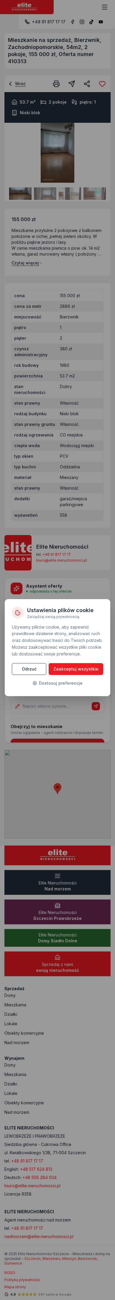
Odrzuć (29, 668)
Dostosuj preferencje (61, 683)
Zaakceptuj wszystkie (75, 668)
